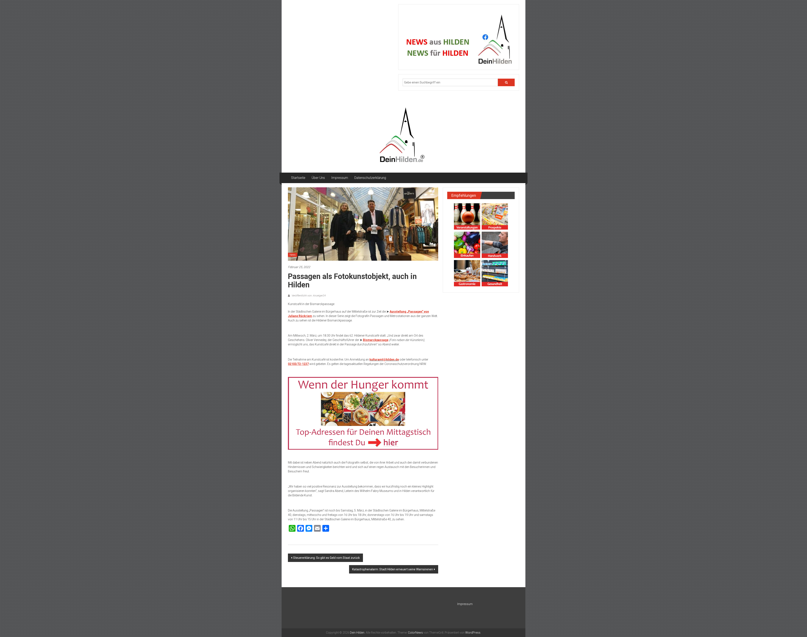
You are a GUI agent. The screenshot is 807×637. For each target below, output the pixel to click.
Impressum (339, 178)
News (293, 254)
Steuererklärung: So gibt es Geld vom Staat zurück (326, 557)
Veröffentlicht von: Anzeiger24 (308, 295)
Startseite (298, 178)
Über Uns (318, 178)
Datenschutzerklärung (370, 178)
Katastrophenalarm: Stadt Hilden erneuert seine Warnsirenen (392, 569)
